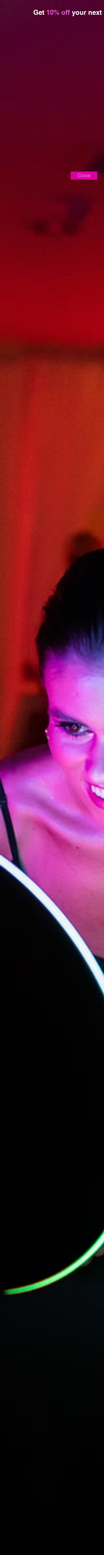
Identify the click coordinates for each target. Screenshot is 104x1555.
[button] (84, 176)
